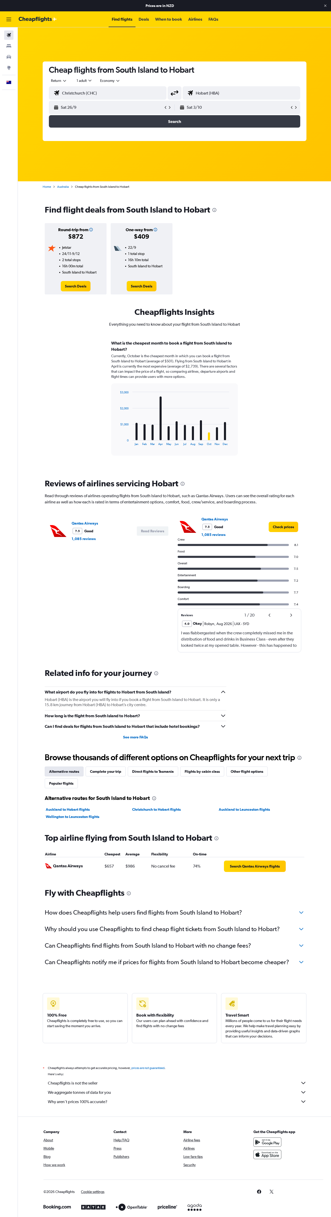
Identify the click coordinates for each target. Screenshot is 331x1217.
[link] (76, 286)
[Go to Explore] (9, 68)
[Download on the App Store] (267, 1154)
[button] (325, 5)
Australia (63, 187)
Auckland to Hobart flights (68, 809)
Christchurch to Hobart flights (156, 809)
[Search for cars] (9, 57)
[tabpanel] (174, 403)
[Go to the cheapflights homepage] (38, 19)
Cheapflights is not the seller (72, 1083)
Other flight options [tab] (247, 771)
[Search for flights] (9, 35)
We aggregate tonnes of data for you (79, 1092)
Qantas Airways (85, 523)
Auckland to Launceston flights (244, 809)
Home (47, 187)
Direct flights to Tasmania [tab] (153, 771)
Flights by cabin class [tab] (202, 771)
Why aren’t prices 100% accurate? (77, 1101)
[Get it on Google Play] (267, 1142)
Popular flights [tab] (61, 783)
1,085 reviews (84, 539)
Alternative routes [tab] (64, 771)
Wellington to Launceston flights (72, 817)
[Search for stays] (9, 46)
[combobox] (59, 80)
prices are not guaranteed (147, 1068)
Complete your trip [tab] (105, 771)
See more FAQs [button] (135, 737)
